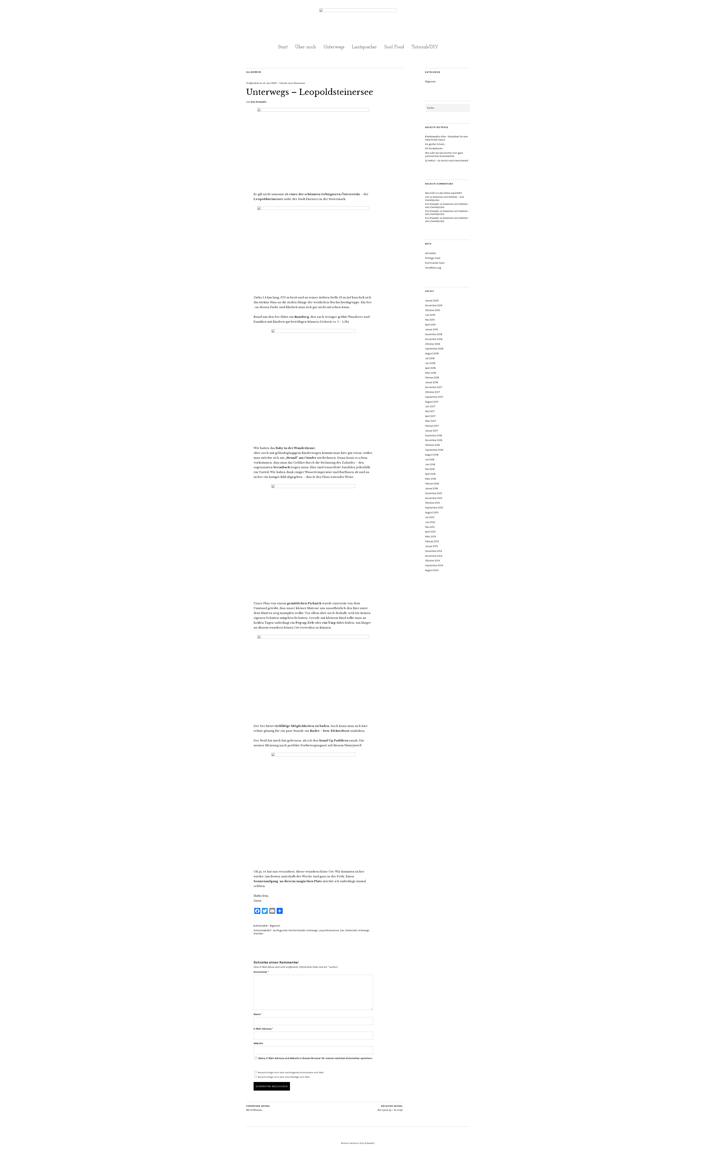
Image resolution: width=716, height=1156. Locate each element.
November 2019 (433, 305)
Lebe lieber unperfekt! (450, 193)
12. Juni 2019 (269, 83)
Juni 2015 (430, 522)
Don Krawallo (258, 101)
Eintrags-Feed (432, 258)
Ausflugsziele (280, 930)
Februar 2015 (432, 541)
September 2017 (434, 397)
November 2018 (433, 339)
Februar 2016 (432, 483)
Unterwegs (334, 47)
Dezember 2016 (433, 435)
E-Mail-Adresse (263, 1028)
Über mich (305, 47)
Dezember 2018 (433, 334)
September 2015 (434, 507)
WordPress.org (433, 267)
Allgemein (253, 72)
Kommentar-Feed (434, 263)
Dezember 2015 (433, 493)
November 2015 (433, 498)
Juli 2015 (429, 517)
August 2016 (432, 454)
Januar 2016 (431, 488)
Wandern (258, 933)
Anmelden (430, 253)
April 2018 (430, 368)
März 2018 (430, 372)
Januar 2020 (432, 300)
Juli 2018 (430, 358)
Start (283, 47)
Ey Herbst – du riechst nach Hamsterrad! (446, 160)
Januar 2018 (431, 382)
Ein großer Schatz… (435, 144)
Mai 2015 (430, 527)
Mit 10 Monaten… (258, 1108)
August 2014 (432, 570)
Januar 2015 (431, 546)
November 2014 (433, 556)
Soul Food (394, 47)
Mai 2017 (430, 411)
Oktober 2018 (432, 344)
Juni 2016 (430, 464)
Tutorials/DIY (425, 47)
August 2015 (432, 512)
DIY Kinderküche (433, 148)
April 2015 (430, 531)
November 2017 (433, 387)
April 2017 (430, 416)
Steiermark (351, 930)
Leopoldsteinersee (329, 930)
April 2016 (430, 474)
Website (258, 1043)
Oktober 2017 (432, 392)
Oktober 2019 (432, 310)
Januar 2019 (431, 329)
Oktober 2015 (432, 502)
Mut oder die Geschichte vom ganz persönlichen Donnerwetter (444, 155)
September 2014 (434, 565)
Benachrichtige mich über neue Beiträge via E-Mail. (284, 1077)
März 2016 (430, 478)
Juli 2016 (429, 459)
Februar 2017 (432, 425)
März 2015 (430, 536)
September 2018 (434, 348)
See (342, 930)
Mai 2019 (430, 319)
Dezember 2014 (433, 551)
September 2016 (434, 449)
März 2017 (430, 421)
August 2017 (432, 401)
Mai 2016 (430, 469)
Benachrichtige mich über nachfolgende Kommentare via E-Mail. (291, 1072)
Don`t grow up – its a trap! (390, 1108)
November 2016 (433, 440)
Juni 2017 (430, 406)
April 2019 (430, 324)
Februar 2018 (432, 377)
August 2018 (432, 353)
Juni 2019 (430, 315)
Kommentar (261, 972)
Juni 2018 (430, 363)
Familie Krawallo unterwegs (303, 930)
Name (258, 1014)
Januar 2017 (431, 430)
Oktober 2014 (432, 560)
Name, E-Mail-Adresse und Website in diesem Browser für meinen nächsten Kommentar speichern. (315, 1058)
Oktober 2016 (432, 445)
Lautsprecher (364, 47)
